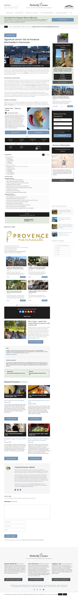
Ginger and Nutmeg (35, 484)
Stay (58, 252)
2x (45, 154)
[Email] (28, 312)
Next (74, 63)
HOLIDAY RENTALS (9, 12)
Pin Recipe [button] (39, 132)
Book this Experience (35, 341)
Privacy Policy (62, 132)
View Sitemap (64, 586)
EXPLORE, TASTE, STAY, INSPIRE (31, 12)
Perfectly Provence (24, 477)
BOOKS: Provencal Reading (47, 12)
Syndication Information (11, 354)
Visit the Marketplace (36, 579)
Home (6, 26)
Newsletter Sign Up (14, 585)
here (33, 96)
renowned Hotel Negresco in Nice (33, 85)
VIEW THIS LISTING (62, 82)
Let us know (26, 220)
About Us (6, 7)
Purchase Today (62, 19)
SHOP (71, 12)
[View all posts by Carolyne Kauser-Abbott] (8, 467)
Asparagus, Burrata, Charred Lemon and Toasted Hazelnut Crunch (64, 212)
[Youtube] (31, 312)
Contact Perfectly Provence (54, 586)
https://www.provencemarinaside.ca (17, 251)
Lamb (30, 395)
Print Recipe (16, 132)
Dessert (23, 26)
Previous (50, 63)
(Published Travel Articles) (27, 486)
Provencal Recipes (16, 26)
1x (43, 154)
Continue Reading (11, 418)
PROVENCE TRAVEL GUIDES (61, 12)
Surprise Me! (11, 35)
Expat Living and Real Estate (63, 245)
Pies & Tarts (28, 26)
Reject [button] (65, 594)
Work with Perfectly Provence (50, 585)
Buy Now (63, 180)
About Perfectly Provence (13, 579)
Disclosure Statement (42, 586)
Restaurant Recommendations (16, 433)
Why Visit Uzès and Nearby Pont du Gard (16, 373)
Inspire (58, 250)
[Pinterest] (26, 312)
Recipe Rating (7, 501)
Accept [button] (60, 594)
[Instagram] (23, 312)
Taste (10, 26)
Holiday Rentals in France (62, 585)
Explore (42, 433)
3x (48, 154)
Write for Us (16, 7)
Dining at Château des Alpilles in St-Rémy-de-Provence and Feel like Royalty (65, 226)
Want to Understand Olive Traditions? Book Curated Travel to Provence (38, 439)
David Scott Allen (9, 395)
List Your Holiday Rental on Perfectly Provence (21, 586)
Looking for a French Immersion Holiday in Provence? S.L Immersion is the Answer (65, 234)
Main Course (35, 395)
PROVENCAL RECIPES (19, 12)
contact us (26, 352)
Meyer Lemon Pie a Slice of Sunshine (14, 400)
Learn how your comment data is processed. (33, 540)
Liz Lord (6, 433)
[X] (34, 312)
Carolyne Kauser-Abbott (16, 65)
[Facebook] (20, 312)
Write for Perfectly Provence (37, 585)
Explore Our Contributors (61, 579)
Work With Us (10, 7)
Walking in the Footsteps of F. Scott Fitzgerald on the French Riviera (64, 219)
